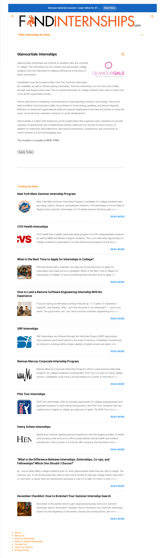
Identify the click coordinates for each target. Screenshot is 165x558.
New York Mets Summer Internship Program (46, 194)
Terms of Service (24, 547)
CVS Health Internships (32, 226)
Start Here (109, 8)
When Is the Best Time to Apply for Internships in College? (55, 259)
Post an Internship (24, 538)
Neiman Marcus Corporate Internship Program (48, 361)
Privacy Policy (22, 550)
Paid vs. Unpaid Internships (29, 541)
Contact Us (21, 544)
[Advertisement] (144, 95)
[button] (123, 54)
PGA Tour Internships (31, 394)
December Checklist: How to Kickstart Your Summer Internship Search (64, 496)
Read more (118, 216)
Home (18, 532)
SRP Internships (27, 328)
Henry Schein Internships (33, 426)
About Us (19, 535)
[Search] (152, 17)
